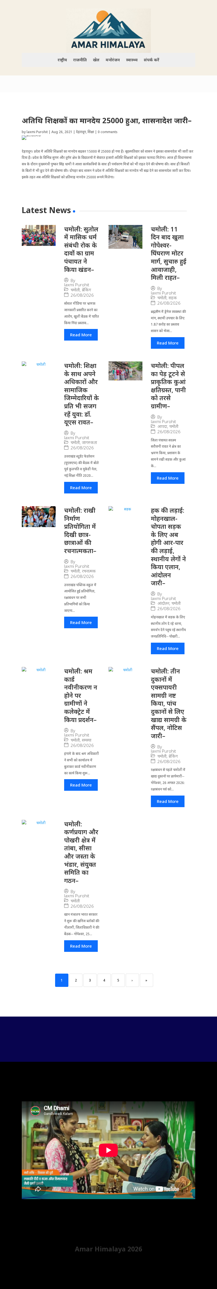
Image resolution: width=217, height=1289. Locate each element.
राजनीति (80, 60)
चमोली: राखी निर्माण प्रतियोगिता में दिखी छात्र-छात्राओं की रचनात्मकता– (80, 530)
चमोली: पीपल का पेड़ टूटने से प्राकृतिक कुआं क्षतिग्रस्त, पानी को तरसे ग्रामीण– (168, 385)
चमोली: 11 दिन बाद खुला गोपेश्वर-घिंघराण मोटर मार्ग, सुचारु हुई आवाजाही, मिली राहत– (168, 253)
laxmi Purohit (37, 131)
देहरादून (81, 131)
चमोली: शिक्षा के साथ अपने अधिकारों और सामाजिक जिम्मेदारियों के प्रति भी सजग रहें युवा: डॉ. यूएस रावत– (81, 393)
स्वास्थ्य (132, 60)
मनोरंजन (113, 60)
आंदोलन (163, 603)
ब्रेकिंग (86, 290)
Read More (81, 334)
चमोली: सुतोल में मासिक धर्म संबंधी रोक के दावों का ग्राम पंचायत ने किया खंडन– (81, 249)
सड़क (173, 298)
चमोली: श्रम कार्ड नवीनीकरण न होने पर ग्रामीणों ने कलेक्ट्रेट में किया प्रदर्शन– (80, 695)
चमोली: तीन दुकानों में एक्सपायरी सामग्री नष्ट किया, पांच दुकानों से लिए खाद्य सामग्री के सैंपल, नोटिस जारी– (168, 703)
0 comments (108, 131)
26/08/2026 (82, 295)
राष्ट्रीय (62, 60)
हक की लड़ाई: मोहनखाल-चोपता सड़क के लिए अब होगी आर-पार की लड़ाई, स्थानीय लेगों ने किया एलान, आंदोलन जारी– (168, 546)
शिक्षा (91, 131)
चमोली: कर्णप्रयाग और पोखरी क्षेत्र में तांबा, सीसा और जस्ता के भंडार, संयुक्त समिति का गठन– (81, 852)
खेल (96, 60)
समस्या (86, 740)
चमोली (75, 290)
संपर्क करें (151, 60)
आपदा (162, 426)
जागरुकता (89, 442)
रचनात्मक (89, 571)
